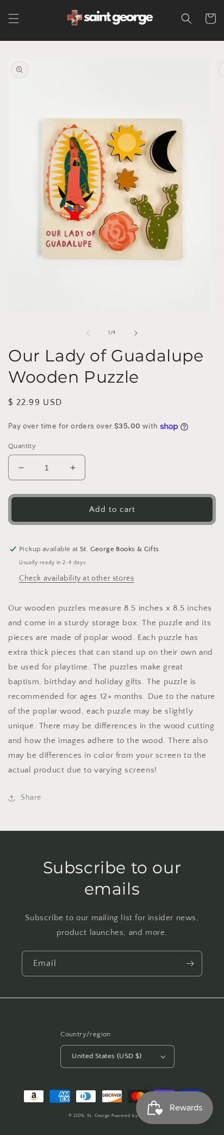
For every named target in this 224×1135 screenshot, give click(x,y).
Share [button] (31, 797)
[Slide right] (136, 333)
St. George (99, 1115)
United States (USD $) (106, 1056)
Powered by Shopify (133, 1115)
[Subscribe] (190, 963)
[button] (14, 19)
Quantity (22, 446)
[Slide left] (88, 333)
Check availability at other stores (76, 578)
